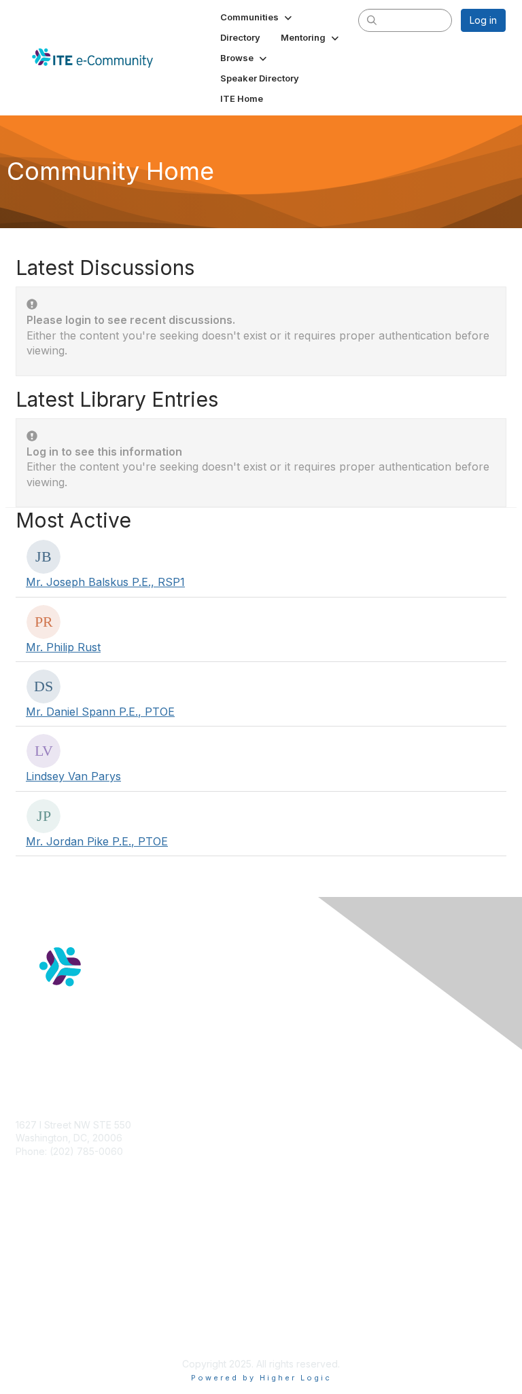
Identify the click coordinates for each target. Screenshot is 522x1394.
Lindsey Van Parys (73, 776)
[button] (257, 17)
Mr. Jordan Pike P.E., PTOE (97, 841)
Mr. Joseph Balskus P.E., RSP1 (105, 582)
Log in (483, 20)
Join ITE (34, 1241)
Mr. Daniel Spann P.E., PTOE (100, 711)
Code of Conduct (55, 1330)
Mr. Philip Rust (63, 647)
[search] (372, 20)
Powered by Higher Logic (261, 1377)
